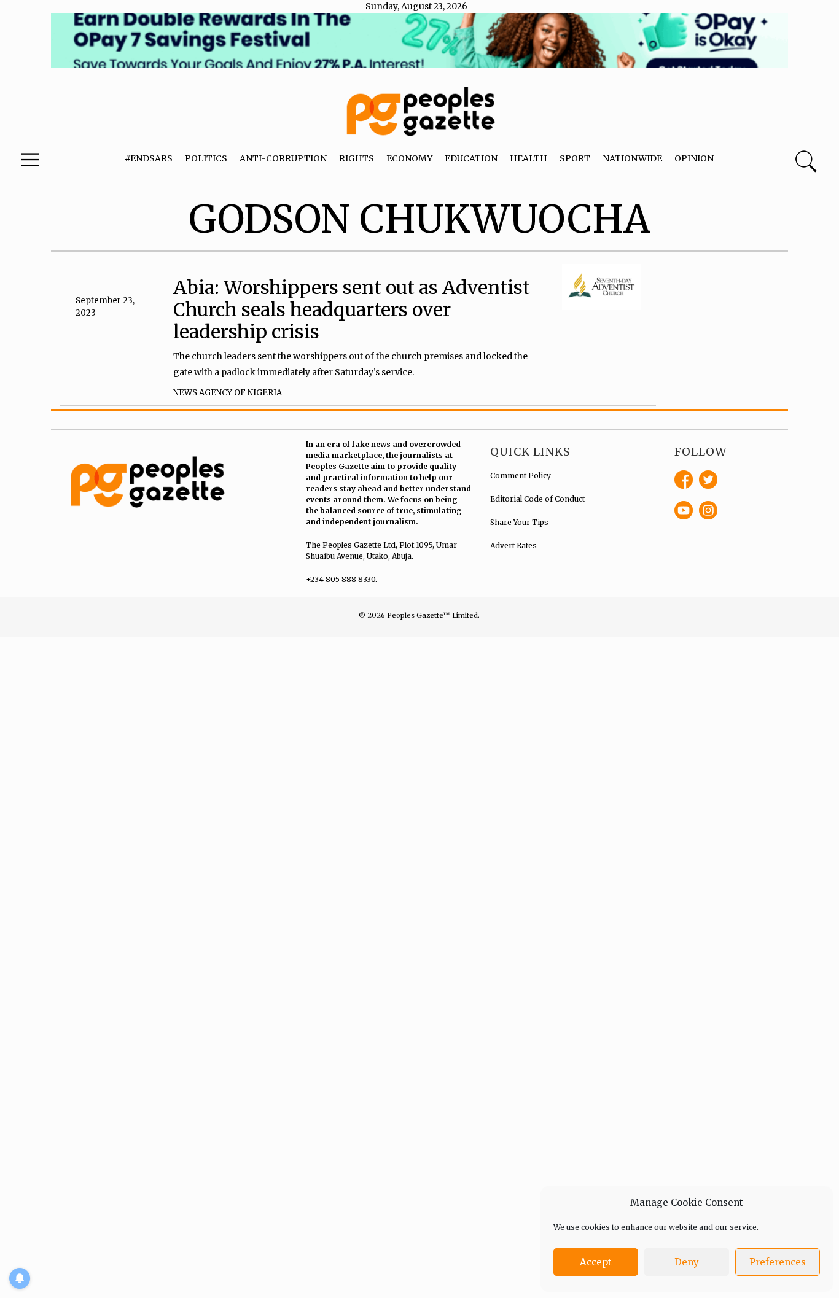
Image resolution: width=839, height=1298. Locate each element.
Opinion (694, 158)
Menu (46, 162)
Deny (686, 1262)
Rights (356, 158)
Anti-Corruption (283, 158)
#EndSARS (149, 158)
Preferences (777, 1262)
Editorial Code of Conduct (537, 498)
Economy (409, 158)
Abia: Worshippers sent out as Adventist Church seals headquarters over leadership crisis (351, 309)
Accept (596, 1262)
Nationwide (632, 158)
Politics (206, 158)
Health (528, 158)
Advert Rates (513, 545)
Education (471, 158)
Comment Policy (520, 475)
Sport (575, 158)
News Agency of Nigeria (227, 392)
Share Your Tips (519, 522)
